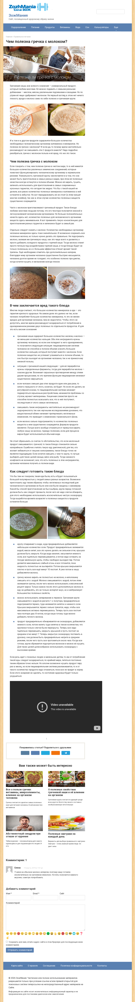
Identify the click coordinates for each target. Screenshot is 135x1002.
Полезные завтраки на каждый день (61, 835)
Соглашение (49, 965)
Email (36, 893)
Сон (87, 27)
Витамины (65, 27)
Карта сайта (17, 965)
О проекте (33, 965)
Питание (35, 27)
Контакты (102, 965)
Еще (116, 27)
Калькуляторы (101, 27)
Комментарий (13, 903)
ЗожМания (18, 15)
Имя (9, 893)
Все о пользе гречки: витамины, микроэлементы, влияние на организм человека (23, 793)
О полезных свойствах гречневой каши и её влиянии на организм (66, 792)
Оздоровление (18, 27)
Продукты (50, 27)
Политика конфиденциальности (76, 965)
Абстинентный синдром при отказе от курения (23, 835)
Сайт (62, 893)
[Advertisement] (109, 81)
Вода (77, 27)
